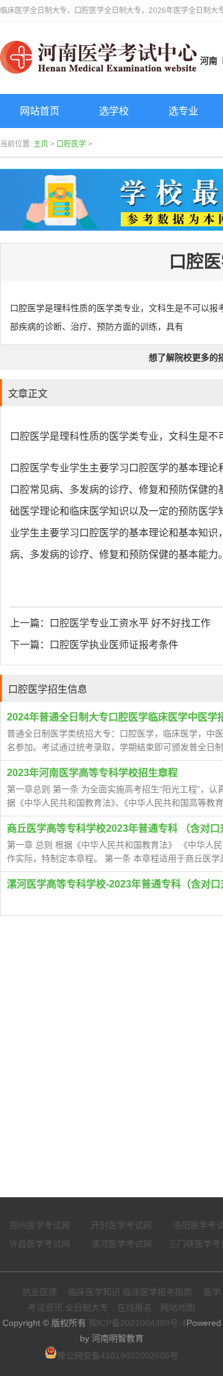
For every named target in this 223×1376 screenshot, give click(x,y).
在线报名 (134, 1307)
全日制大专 (86, 1307)
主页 (40, 144)
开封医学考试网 (121, 1225)
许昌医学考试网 (39, 1244)
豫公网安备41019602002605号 (117, 1356)
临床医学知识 (94, 1292)
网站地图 (177, 1307)
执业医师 (39, 1292)
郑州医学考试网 (39, 1225)
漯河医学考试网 (121, 1244)
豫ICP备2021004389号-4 (137, 1323)
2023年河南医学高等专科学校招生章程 (92, 772)
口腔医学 (71, 144)
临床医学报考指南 (157, 1292)
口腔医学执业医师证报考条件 (114, 644)
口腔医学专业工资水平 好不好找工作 (130, 623)
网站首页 (39, 111)
